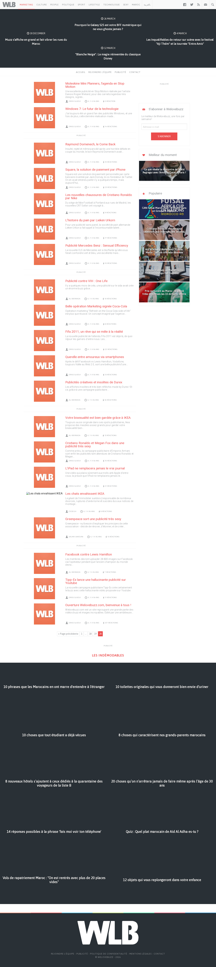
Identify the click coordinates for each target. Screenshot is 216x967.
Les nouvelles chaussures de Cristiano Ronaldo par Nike (98, 196)
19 (95, 633)
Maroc (136, 4)
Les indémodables (108, 655)
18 (90, 633)
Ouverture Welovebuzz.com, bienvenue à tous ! (98, 605)
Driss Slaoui (75, 101)
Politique (68, 4)
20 (100, 633)
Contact (135, 72)
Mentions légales (140, 953)
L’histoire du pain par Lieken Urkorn (90, 220)
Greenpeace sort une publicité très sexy (93, 519)
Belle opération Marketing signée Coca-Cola (96, 306)
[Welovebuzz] (9, 4)
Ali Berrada (74, 299)
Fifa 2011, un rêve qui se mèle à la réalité (94, 332)
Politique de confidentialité (108, 953)
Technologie (111, 4)
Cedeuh (72, 511)
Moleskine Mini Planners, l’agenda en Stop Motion (94, 85)
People (54, 4)
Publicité (120, 72)
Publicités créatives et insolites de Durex (93, 382)
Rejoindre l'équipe (100, 72)
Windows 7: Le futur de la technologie (91, 109)
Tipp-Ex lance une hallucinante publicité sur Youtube (95, 581)
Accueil (80, 72)
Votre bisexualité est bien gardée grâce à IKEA (98, 418)
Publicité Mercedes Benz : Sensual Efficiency (96, 245)
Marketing (26, 4)
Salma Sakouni (76, 537)
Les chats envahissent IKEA (84, 494)
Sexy (126, 4)
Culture (41, 4)
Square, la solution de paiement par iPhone (95, 169)
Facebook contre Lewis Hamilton (88, 554)
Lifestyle (94, 4)
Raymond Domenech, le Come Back (90, 144)
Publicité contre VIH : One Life (86, 281)
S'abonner (164, 136)
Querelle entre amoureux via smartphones (94, 357)
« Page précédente (68, 633)
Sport (81, 4)
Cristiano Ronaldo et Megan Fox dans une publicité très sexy (94, 444)
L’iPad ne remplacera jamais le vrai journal (95, 468)
